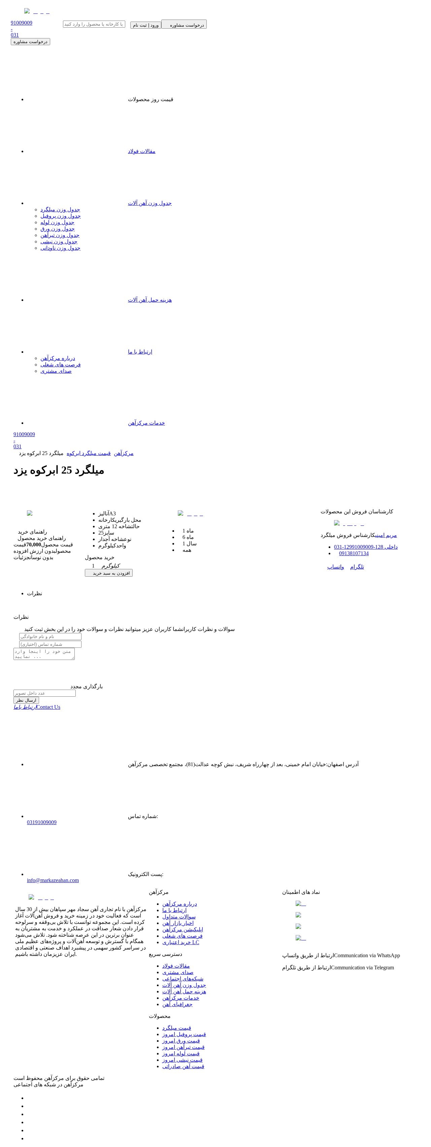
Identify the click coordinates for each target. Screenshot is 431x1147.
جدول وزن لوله (57, 222)
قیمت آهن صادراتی (183, 1066)
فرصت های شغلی (60, 364)
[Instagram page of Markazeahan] (30, 1122)
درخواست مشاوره (30, 41)
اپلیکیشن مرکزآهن (182, 929)
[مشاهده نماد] (349, 904)
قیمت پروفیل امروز (184, 1034)
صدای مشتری (56, 371)
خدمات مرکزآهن (146, 423)
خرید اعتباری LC (180, 942)
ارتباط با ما (140, 352)
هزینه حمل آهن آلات (150, 300)
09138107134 (354, 553)
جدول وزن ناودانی (60, 248)
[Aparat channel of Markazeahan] (30, 1138)
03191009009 (42, 822)
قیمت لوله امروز (181, 1053)
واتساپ (335, 567)
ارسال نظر (26, 700)
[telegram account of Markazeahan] (30, 1098)
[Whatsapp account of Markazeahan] (30, 1114)
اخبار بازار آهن (178, 923)
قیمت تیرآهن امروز (183, 1047)
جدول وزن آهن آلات (150, 203)
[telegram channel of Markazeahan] (30, 1106)
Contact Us (36, 707)
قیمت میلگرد (176, 1028)
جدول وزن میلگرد (60, 209)
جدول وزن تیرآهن (59, 235)
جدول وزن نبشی (58, 241)
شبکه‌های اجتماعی (182, 979)
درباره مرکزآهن (57, 358)
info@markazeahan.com (53, 880)
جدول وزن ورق (57, 229)
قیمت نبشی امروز (182, 1060)
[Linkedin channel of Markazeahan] (30, 1130)
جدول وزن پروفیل (60, 216)
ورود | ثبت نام (146, 25)
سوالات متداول (179, 916)
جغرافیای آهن (177, 1004)
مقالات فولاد (142, 151)
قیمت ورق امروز (181, 1041)
